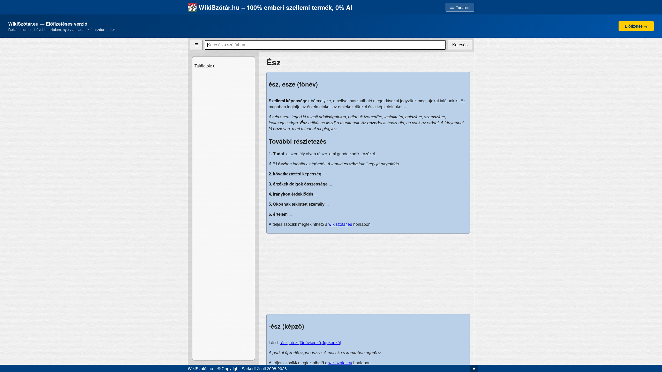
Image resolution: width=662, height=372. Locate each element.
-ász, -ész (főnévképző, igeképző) (310, 342)
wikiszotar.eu (340, 224)
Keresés (460, 45)
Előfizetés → (636, 26)
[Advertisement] (368, 274)
